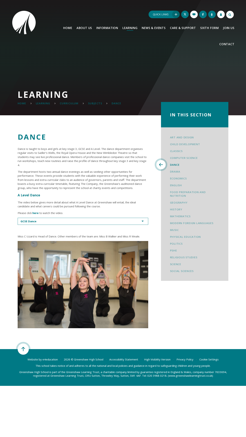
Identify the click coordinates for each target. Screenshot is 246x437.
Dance (116, 103)
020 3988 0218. (157, 375)
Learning (43, 103)
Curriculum (69, 103)
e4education (50, 359)
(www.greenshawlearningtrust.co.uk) (190, 375)
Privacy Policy (184, 359)
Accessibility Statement (123, 359)
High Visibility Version (157, 359)
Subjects (95, 103)
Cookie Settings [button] (209, 359)
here (35, 213)
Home (22, 103)
